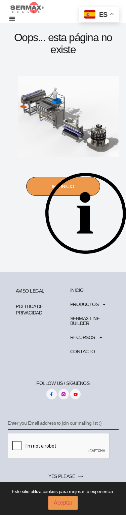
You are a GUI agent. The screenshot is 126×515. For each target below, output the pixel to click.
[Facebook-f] (51, 394)
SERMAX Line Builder (85, 321)
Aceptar (63, 503)
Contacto (82, 351)
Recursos (82, 337)
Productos (84, 304)
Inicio (77, 290)
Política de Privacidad (29, 309)
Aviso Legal (30, 291)
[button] (12, 18)
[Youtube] (75, 394)
